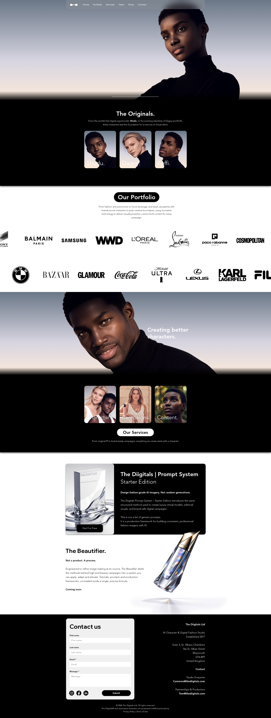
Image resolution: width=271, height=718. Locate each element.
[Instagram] (71, 693)
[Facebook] (78, 693)
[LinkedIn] (85, 693)
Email (73, 659)
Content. (167, 417)
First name (74, 635)
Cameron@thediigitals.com (189, 681)
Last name (74, 647)
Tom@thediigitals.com (192, 693)
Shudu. (96, 163)
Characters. (99, 417)
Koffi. (164, 163)
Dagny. (131, 163)
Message (74, 671)
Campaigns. (136, 417)
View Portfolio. (100, 147)
